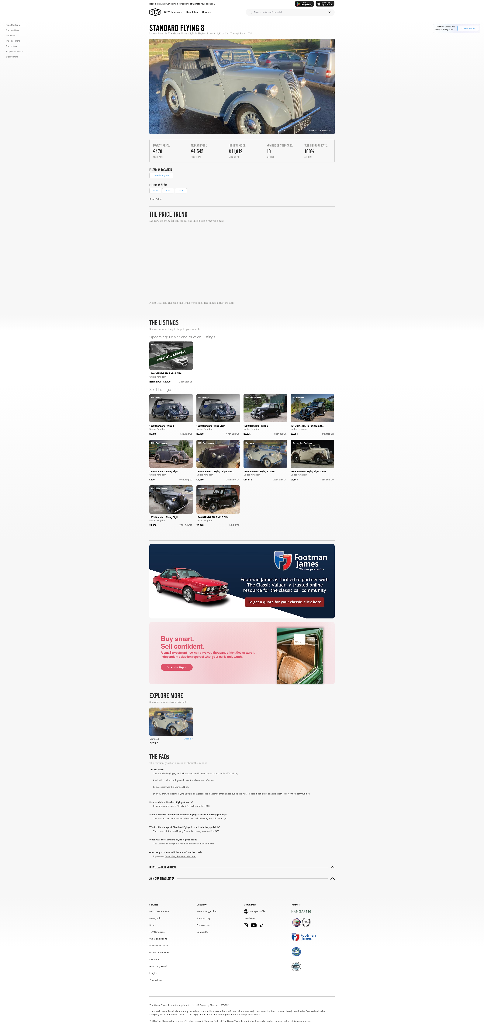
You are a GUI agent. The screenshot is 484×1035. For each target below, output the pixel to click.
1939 (155, 190)
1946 (181, 190)
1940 (168, 190)
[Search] (250, 12)
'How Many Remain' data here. (180, 856)
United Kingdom (161, 175)
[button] (192, 12)
